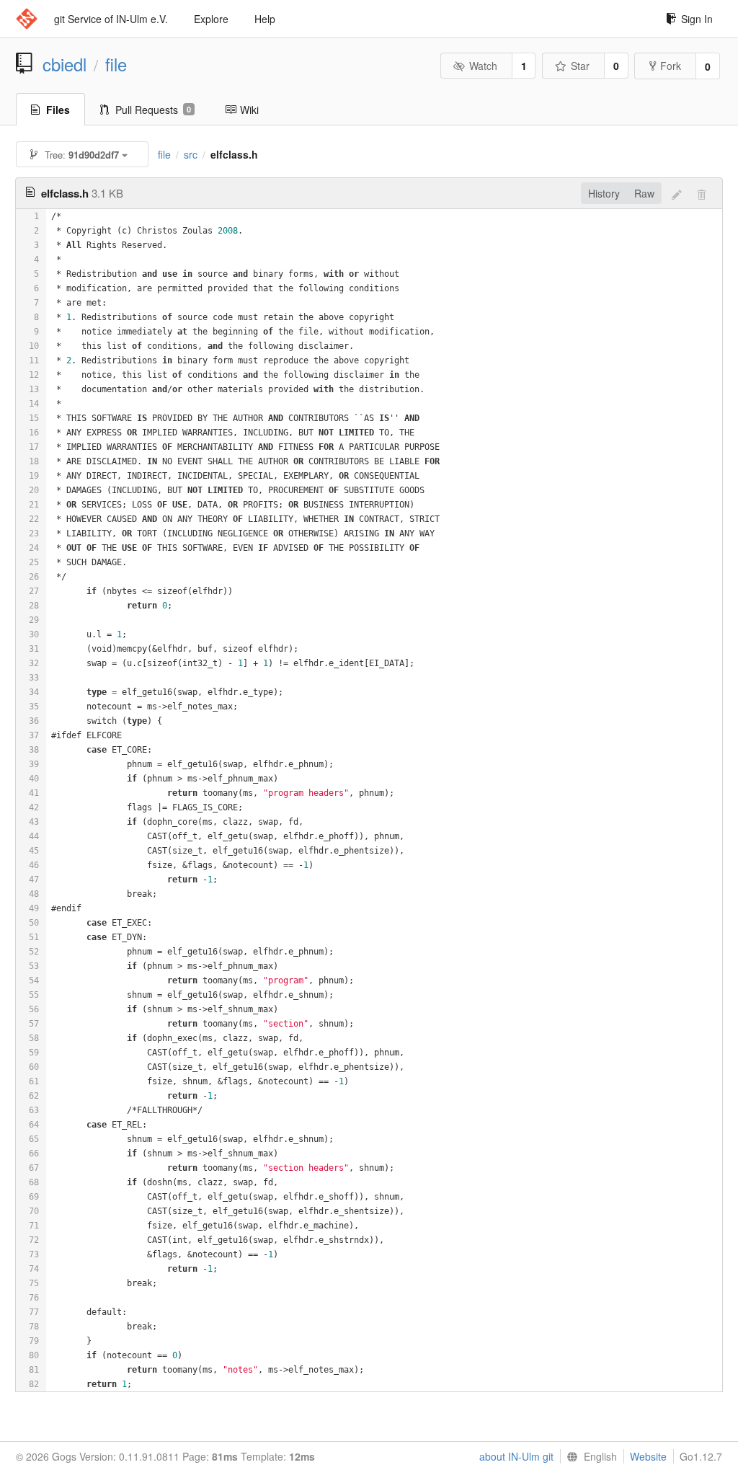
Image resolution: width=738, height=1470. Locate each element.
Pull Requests (153, 109)
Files (58, 109)
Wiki (249, 109)
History (604, 193)
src (190, 154)
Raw (644, 193)
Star (580, 65)
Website (648, 1456)
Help (264, 19)
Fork (670, 65)
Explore (211, 19)
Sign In (697, 19)
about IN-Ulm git (516, 1456)
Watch (483, 65)
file (116, 64)
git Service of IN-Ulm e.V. (111, 19)
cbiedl (64, 64)
